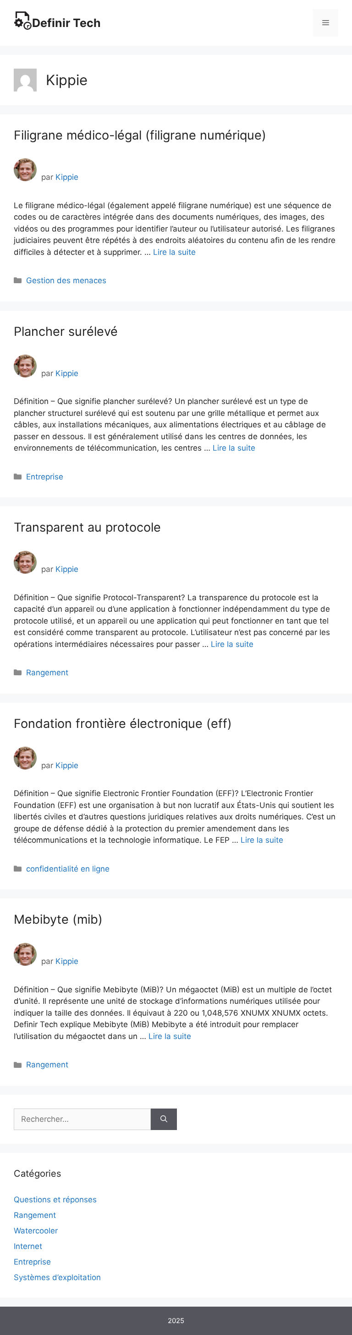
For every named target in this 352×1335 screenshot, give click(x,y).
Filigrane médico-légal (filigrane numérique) (140, 135)
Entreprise (44, 476)
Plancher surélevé (66, 331)
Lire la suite (174, 252)
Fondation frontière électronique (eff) (123, 723)
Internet (28, 1246)
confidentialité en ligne (68, 868)
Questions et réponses (55, 1199)
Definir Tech (66, 23)
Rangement (47, 672)
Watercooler (36, 1230)
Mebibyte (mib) (58, 919)
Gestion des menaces (66, 280)
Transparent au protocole (87, 527)
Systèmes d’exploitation (57, 1277)
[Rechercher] (164, 1119)
